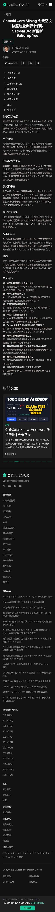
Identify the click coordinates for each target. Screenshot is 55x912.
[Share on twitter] (4, 486)
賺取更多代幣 (13, 94)
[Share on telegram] (14, 486)
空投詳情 (11, 78)
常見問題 (11, 110)
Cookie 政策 (8, 882)
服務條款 (7, 876)
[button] (42, 4)
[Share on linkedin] (9, 486)
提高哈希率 (12, 99)
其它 (21, 857)
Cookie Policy (37, 903)
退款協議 (33, 882)
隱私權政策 (34, 876)
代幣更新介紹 (13, 73)
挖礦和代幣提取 (14, 83)
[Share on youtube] (20, 486)
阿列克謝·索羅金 (20, 48)
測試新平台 (12, 88)
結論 (9, 104)
